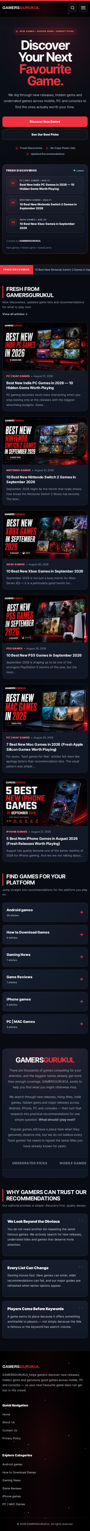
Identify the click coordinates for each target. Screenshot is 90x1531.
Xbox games (15, 564)
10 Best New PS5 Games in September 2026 (43, 655)
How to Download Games (19, 1472)
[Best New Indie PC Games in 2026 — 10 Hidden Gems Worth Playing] (45, 346)
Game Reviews (12, 1488)
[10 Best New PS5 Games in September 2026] (45, 619)
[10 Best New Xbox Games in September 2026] (45, 534)
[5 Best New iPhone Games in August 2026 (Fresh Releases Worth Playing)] (45, 802)
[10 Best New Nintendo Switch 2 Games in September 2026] (45, 440)
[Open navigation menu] (83, 7)
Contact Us (9, 1430)
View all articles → (15, 314)
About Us (8, 1422)
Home (6, 1414)
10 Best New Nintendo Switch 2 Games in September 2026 (42, 269)
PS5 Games (14, 648)
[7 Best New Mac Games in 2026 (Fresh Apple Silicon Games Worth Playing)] (45, 708)
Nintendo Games (18, 470)
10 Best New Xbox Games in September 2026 (44, 571)
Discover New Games (45, 121)
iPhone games (16, 831)
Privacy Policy (11, 1438)
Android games (12, 1464)
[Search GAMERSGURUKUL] (72, 7)
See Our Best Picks (45, 134)
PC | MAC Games (18, 376)
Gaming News (11, 1480)
